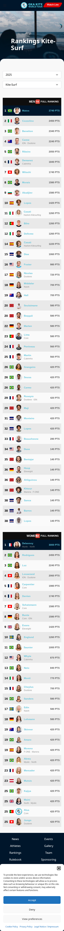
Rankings (15, 853)
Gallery (48, 846)
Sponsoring (48, 859)
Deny (32, 909)
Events (48, 839)
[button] (59, 868)
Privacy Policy (26, 926)
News (15, 839)
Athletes (15, 846)
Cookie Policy (11, 926)
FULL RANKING (50, 101)
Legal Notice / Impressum (46, 926)
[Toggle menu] (5, 5)
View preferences (32, 919)
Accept (32, 900)
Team (48, 853)
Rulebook (15, 859)
